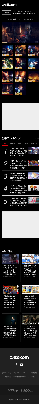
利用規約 (34, 373)
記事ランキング (11, 138)
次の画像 (27, 19)
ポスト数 (34, 143)
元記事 (7, 12)
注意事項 (8, 377)
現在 (4, 143)
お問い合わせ (6, 373)
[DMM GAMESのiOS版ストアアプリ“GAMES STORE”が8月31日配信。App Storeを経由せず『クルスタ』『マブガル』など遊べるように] (33, 175)
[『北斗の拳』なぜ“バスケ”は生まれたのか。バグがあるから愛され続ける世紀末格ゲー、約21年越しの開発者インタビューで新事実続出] (33, 163)
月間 (26, 143)
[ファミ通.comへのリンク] (9, 4)
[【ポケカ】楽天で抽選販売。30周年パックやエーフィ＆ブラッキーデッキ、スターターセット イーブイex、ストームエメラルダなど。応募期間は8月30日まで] (30, 289)
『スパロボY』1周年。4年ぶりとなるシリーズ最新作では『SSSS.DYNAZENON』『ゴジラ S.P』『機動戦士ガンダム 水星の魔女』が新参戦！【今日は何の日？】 (18, 151)
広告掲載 (31, 377)
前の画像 (13, 19)
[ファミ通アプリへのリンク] (13, 390)
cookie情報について (19, 377)
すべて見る (35, 138)
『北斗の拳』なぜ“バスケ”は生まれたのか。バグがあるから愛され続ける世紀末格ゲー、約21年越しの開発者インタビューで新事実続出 (18, 164)
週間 (19, 143)
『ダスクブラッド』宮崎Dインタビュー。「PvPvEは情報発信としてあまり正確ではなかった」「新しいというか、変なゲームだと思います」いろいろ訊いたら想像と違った (10, 330)
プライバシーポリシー (21, 373)
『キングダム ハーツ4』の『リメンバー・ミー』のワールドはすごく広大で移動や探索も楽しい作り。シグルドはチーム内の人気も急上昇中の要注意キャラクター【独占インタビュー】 (9, 270)
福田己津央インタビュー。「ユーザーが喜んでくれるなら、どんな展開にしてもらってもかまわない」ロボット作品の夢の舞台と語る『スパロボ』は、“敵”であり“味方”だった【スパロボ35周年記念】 (30, 270)
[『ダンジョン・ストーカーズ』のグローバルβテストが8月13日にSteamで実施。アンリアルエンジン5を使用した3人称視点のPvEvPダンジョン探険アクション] (7, 50)
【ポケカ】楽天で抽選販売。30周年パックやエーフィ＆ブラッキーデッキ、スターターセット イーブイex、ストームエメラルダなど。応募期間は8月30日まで (30, 300)
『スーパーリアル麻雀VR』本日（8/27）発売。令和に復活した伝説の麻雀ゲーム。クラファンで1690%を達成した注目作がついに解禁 (18, 201)
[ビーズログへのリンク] (26, 390)
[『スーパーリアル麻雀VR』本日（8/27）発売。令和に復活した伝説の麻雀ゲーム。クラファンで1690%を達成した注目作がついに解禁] (33, 200)
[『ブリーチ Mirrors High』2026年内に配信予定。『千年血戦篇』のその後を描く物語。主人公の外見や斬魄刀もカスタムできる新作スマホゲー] (33, 188)
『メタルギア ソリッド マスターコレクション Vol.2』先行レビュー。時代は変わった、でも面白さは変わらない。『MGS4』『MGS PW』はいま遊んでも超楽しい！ (30, 330)
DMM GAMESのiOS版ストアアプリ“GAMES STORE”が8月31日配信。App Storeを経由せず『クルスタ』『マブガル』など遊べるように (18, 176)
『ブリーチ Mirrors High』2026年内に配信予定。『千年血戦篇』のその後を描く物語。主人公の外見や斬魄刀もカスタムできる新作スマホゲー (18, 189)
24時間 (12, 143)
